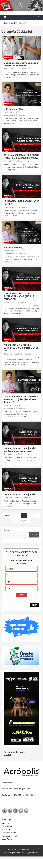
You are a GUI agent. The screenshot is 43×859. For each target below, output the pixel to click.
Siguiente (25, 520)
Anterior (8, 515)
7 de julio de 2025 (11, 251)
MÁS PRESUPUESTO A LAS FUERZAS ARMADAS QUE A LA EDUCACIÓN (19, 296)
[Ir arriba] (38, 848)
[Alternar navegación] (5, 17)
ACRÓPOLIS (27, 849)
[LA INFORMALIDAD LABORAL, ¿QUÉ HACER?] (21, 186)
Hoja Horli (6, 829)
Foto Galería (7, 826)
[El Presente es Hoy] (21, 94)
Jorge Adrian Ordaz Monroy (14, 115)
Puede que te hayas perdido (14, 753)
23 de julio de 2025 (11, 161)
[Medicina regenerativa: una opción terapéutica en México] (21, 48)
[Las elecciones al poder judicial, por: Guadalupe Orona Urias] (21, 433)
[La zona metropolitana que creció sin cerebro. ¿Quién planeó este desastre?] (21, 382)
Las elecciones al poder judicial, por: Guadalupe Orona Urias (20, 450)
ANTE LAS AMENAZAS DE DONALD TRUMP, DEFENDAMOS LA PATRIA (21, 156)
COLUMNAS (8, 57)
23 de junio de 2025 (11, 354)
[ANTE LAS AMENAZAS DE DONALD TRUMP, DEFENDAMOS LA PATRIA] (21, 140)
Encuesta (5, 823)
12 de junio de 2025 (11, 497)
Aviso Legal (6, 820)
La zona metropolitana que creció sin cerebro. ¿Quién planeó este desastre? (21, 399)
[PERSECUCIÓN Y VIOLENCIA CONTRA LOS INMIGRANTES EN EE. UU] (21, 330)
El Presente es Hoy (13, 109)
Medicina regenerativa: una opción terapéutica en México (21, 64)
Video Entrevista (8, 839)
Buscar (6, 530)
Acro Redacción (25, 161)
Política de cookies (9, 833)
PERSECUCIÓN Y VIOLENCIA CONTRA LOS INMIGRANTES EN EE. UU (21, 348)
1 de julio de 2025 (10, 302)
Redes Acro (25, 69)
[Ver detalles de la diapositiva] (21, 708)
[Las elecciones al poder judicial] (21, 479)
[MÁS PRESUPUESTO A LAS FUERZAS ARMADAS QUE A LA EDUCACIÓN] (21, 279)
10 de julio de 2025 (11, 207)
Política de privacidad (10, 836)
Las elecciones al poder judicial (20, 494)
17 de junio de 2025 (11, 454)
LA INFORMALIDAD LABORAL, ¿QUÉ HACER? (21, 203)
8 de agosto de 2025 (12, 69)
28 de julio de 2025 (11, 112)
